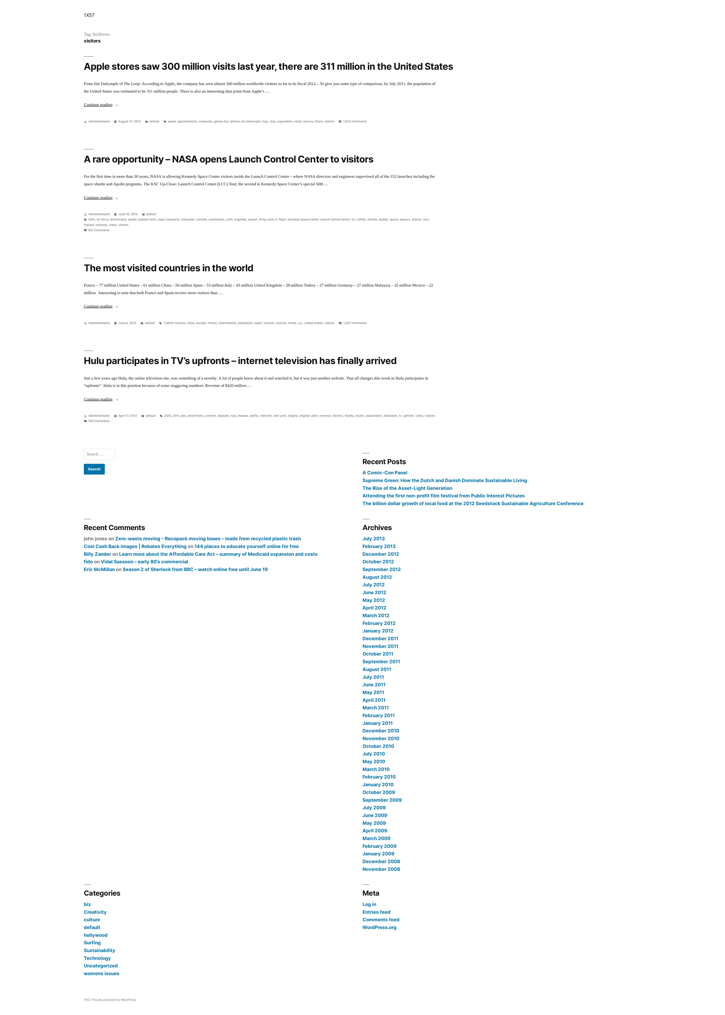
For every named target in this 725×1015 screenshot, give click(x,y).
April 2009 (374, 830)
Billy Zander (97, 554)
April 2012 (374, 608)
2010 (167, 415)
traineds (101, 225)
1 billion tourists (174, 323)
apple (172, 121)
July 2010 (373, 754)
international (227, 323)
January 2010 (378, 784)
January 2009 (378, 854)
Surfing (92, 942)
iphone (235, 121)
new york (279, 415)
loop (265, 121)
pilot (314, 415)
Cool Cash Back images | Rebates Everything (135, 546)
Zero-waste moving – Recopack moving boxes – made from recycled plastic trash (208, 538)
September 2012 (381, 569)
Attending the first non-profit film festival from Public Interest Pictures (443, 496)
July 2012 (373, 585)
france (212, 323)
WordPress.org (379, 927)
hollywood (96, 935)
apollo (132, 219)
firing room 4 (268, 219)
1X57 (89, 15)
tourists (281, 323)
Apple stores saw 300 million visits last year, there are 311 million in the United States (268, 66)
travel (292, 323)
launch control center (335, 219)
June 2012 (374, 592)
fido (88, 561)
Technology (97, 958)
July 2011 (373, 677)
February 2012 (379, 623)
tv (400, 415)
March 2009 (376, 838)
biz (87, 904)
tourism (269, 323)
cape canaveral (168, 219)
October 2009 (378, 792)
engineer (240, 219)
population (285, 121)
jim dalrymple (250, 121)
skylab (383, 219)
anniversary (118, 219)
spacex (405, 219)
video (112, 225)
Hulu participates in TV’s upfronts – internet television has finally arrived (240, 360)
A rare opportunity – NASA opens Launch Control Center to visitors (228, 159)
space (394, 219)
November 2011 (380, 646)
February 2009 (379, 846)
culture (92, 919)
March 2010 (376, 769)
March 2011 (375, 707)
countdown (216, 219)
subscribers (374, 415)
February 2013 (379, 546)
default (154, 121)
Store (318, 121)
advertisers (196, 415)
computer (205, 121)
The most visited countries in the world (168, 268)
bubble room (147, 219)
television (390, 415)
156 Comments (98, 421)
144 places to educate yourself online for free (246, 546)
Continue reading (101, 104)
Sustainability (99, 950)
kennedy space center (303, 219)
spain (258, 323)
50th (91, 219)
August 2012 (377, 577)
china (190, 323)
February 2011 (378, 715)
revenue (325, 415)
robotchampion (99, 121)
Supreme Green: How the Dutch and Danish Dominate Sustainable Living (444, 480)
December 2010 (380, 731)
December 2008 (381, 861)
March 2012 (375, 615)
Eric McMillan (99, 569)
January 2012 (377, 631)
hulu (233, 415)
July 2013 (373, 538)
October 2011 (377, 654)
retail (297, 121)
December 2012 (380, 554)
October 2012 (378, 561)
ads (183, 415)
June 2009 (374, 815)
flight (282, 219)
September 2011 (381, 661)
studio (359, 415)
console (201, 219)
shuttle (372, 219)
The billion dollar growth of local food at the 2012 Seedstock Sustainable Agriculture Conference (473, 503)
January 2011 (377, 723)
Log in (369, 904)
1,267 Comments (355, 323)
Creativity (95, 912)
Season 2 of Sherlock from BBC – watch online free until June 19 (195, 569)
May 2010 (373, 761)
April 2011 (374, 700)
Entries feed (376, 912)
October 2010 (378, 746)
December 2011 (380, 638)
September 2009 (382, 800)
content (210, 415)
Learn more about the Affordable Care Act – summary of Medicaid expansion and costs (218, 554)
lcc (354, 219)
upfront (408, 415)
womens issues (101, 973)
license (243, 415)
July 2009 (374, 807)
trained (89, 225)
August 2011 (376, 669)
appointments (187, 121)
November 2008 (381, 869)
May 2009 (374, 823)
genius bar (221, 121)
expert (252, 219)
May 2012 (373, 600)
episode (223, 415)
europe (201, 323)
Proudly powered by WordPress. (114, 1000)
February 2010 (379, 777)
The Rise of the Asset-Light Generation (407, 488)
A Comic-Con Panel (384, 472)
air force (102, 219)
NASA (361, 219)
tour (426, 219)
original (304, 415)
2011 (176, 415)
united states (313, 323)
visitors (329, 121)
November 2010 (380, 738)
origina (293, 415)
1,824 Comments (355, 121)
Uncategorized (101, 966)
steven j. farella (343, 415)
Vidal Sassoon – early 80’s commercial (144, 561)
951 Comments (98, 230)
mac (273, 121)
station (416, 219)
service (308, 121)
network (266, 415)
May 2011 (373, 692)
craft (229, 219)
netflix (254, 415)
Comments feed (381, 919)
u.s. (300, 323)
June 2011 (374, 684)
